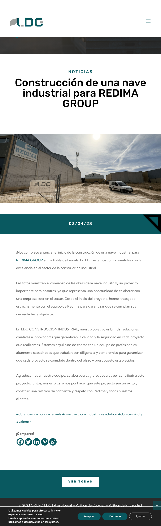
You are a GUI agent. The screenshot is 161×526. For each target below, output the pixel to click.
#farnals (54, 414)
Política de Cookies (90, 505)
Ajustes (140, 516)
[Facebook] (20, 442)
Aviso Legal (63, 505)
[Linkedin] (36, 442)
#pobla (41, 414)
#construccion (73, 414)
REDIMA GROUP (29, 260)
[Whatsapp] (53, 442)
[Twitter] (28, 442)
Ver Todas (80, 481)
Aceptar (89, 516)
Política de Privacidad (125, 505)
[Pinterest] (44, 442)
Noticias (80, 71)
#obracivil (126, 414)
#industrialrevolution (100, 414)
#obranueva (25, 414)
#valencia (23, 421)
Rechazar (115, 516)
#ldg (138, 414)
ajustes (53, 522)
